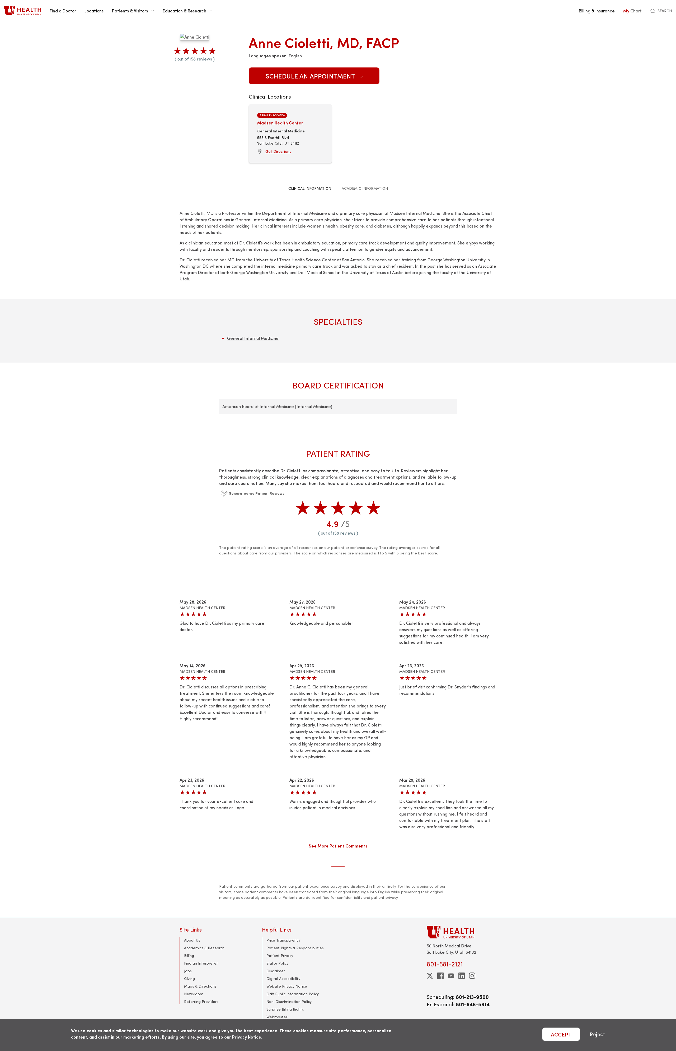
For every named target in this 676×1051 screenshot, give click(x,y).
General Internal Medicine (253, 338)
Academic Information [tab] (365, 188)
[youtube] (451, 976)
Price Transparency (283, 940)
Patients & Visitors (130, 10)
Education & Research (184, 10)
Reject (597, 1034)
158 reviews (201, 59)
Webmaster (276, 1016)
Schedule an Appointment (311, 76)
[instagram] (472, 976)
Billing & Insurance (597, 10)
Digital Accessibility (283, 978)
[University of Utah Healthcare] (461, 932)
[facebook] (440, 976)
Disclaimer (275, 970)
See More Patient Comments (338, 846)
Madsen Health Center (280, 123)
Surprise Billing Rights (285, 1009)
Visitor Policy (277, 963)
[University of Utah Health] (22, 10)
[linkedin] (461, 976)
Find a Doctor (63, 10)
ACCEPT (561, 1034)
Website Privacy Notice (286, 986)
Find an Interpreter (201, 963)
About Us (192, 940)
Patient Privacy (279, 955)
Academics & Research (204, 947)
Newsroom (193, 993)
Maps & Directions (200, 986)
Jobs (188, 970)
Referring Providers (201, 1001)
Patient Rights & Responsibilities (295, 947)
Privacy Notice (246, 1037)
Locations (94, 10)
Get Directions (278, 151)
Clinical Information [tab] (309, 188)
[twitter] (430, 976)
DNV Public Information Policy (292, 993)
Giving (189, 978)
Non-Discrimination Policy (289, 1001)
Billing (189, 955)
